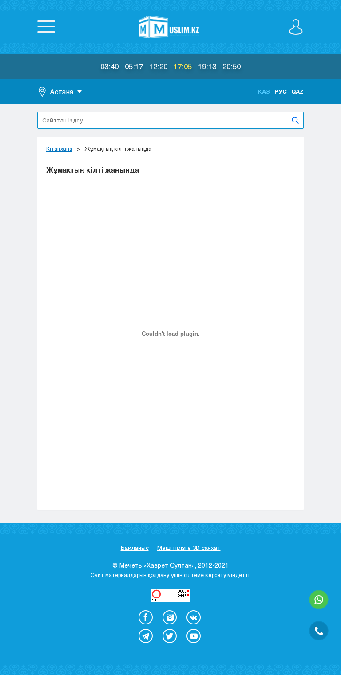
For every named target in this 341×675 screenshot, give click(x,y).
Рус (280, 91)
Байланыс (135, 547)
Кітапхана (59, 148)
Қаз (264, 91)
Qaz (297, 91)
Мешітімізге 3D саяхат (189, 547)
